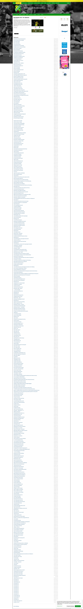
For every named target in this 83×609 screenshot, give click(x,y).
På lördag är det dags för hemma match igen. (20, 241)
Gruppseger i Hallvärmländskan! (18, 364)
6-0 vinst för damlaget (17, 481)
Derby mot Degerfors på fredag (18, 167)
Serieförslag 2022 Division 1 (17, 277)
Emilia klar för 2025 (16, 72)
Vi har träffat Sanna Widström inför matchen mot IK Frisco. (22, 187)
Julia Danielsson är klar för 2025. (18, 88)
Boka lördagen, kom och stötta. (18, 427)
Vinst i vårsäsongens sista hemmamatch (19, 501)
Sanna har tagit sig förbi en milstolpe (19, 40)
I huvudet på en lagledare (17, 206)
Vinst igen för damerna (17, 285)
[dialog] (69, 603)
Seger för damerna (16, 151)
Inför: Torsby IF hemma (17, 347)
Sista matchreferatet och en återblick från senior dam (21, 95)
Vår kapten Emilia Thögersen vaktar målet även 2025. (21, 91)
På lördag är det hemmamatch (18, 162)
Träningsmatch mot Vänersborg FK (18, 445)
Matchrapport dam (16, 218)
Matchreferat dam (16, 265)
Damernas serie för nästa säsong (18, 170)
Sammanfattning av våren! (17, 335)
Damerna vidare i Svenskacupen (18, 422)
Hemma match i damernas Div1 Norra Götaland (20, 195)
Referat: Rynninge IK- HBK (17, 340)
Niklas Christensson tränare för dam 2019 (19, 473)
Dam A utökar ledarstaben (17, 497)
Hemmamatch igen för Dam (17, 142)
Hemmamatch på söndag (17, 229)
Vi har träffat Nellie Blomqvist (18, 246)
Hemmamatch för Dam (17, 423)
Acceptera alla (78, 606)
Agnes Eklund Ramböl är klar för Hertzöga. (19, 378)
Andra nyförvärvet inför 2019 (17, 470)
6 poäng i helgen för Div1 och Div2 (18, 60)
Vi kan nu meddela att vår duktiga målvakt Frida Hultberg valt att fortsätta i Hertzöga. (25, 375)
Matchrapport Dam (16, 281)
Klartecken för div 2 (16, 316)
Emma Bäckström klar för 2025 (18, 83)
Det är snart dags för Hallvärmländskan (19, 376)
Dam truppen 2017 (16, 576)
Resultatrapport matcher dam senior (19, 116)
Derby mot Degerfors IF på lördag (18, 182)
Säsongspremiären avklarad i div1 (18, 65)
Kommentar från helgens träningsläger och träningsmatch (22, 521)
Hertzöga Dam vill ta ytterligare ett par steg (19, 319)
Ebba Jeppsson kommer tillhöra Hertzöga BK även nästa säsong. (23, 387)
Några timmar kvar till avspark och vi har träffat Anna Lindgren (22, 194)
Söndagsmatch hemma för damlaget (19, 45)
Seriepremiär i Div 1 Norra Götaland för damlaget (20, 250)
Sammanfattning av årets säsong (18, 477)
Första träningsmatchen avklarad (18, 461)
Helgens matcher (16, 159)
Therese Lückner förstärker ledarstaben (19, 402)
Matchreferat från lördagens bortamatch (19, 225)
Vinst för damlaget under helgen (18, 128)
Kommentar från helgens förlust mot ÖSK (19, 505)
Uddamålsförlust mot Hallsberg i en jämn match (20, 508)
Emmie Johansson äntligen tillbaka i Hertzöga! (20, 268)
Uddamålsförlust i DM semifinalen (18, 551)
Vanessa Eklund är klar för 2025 (18, 84)
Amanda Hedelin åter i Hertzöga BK (18, 529)
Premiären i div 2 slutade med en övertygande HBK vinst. (21, 517)
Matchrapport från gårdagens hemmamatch (20, 221)
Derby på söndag (16, 146)
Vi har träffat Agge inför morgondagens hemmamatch (21, 238)
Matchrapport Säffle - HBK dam (18, 288)
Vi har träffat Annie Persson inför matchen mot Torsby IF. (21, 253)
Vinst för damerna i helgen (17, 399)
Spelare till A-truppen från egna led (18, 262)
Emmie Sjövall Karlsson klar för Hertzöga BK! (20, 344)
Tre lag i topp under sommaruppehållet (19, 123)
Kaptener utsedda (16, 343)
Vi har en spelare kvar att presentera (18, 441)
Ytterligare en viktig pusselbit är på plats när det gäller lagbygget (22, 383)
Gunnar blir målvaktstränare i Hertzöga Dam (20, 269)
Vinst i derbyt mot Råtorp (17, 555)
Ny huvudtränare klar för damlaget (18, 394)
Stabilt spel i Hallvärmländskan (18, 371)
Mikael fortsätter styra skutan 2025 (18, 77)
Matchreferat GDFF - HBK (17, 434)
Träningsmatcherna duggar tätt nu (18, 457)
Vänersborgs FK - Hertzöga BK (18, 245)
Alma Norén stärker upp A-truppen (18, 363)
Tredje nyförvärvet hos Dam (17, 465)
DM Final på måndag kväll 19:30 (18, 494)
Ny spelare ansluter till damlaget (18, 264)
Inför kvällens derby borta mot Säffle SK (19, 213)
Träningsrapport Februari (17, 351)
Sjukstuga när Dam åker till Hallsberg (19, 453)
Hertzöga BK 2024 (16, 131)
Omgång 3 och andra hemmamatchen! (19, 560)
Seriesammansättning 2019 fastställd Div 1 (19, 474)
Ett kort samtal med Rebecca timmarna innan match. (21, 191)
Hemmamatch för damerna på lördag (19, 398)
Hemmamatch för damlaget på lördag (19, 124)
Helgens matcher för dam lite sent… (18, 111)
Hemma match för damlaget (17, 48)
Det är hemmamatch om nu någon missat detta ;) (20, 544)
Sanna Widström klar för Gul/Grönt (18, 533)
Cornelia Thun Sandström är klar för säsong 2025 (20, 79)
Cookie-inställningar (16, 606)
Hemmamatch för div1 (17, 61)
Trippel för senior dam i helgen (18, 120)
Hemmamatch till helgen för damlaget (19, 433)
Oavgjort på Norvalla (16, 504)
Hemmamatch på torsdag (17, 138)
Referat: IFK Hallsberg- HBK (17, 348)
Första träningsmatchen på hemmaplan (19, 450)
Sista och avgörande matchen (18, 174)
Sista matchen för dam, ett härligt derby (19, 280)
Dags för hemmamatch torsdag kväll (19, 210)
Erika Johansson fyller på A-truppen (19, 367)
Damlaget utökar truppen (17, 360)
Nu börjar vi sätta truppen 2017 (18, 600)
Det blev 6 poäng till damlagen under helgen (20, 132)
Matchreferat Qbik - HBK (17, 458)
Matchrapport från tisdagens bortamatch (19, 308)
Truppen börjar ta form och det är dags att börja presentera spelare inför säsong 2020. (26, 391)
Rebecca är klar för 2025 (17, 81)
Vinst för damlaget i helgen (17, 115)
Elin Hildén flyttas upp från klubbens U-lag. (19, 352)
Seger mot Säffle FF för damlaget (18, 489)
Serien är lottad (16, 317)
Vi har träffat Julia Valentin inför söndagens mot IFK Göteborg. (22, 260)
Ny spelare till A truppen (17, 407)
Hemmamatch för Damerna (17, 547)
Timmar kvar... (15, 171)
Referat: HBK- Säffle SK (17, 355)
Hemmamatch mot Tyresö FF (18, 166)
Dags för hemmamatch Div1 (17, 64)
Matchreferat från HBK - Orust (18, 414)
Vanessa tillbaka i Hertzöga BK (18, 374)
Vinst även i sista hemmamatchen (18, 478)
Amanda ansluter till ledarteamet (18, 272)
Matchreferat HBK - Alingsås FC (18, 431)
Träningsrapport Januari (17, 359)
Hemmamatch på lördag (17, 44)
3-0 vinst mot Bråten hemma (17, 545)
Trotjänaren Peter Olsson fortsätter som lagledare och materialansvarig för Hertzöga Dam (26, 273)
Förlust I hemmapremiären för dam (18, 143)
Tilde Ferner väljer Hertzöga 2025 (18, 80)
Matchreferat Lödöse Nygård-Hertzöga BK (19, 190)
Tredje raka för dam (16, 559)
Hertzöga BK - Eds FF (17, 568)
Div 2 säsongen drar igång (17, 313)
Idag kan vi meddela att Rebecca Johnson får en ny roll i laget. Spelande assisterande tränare (26, 390)
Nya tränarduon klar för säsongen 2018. (19, 537)
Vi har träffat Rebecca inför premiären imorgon (20, 249)
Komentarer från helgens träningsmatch (19, 524)
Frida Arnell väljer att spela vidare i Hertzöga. (20, 382)
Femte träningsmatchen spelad (18, 446)
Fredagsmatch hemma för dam (18, 296)
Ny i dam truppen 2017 (17, 595)
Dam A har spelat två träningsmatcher (19, 528)
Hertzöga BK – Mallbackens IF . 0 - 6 (19, 410)
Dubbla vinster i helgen (17, 112)
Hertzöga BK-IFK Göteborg (17, 258)
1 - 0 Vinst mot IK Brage (17, 289)
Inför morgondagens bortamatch (18, 205)
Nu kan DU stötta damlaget (17, 315)
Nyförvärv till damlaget (17, 49)
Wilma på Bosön (16, 536)
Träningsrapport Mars (17, 339)
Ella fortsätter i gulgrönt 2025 (18, 99)
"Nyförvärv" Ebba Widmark (17, 85)
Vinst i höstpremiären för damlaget (18, 492)
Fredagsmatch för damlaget (17, 155)
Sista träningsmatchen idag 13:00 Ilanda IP (19, 442)
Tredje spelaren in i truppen (17, 372)
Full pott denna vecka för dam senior (19, 127)
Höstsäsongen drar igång (17, 549)
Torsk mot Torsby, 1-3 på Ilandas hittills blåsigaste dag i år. (22, 449)
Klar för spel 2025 (16, 103)
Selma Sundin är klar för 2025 (18, 87)
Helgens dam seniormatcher (17, 104)
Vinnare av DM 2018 (16, 493)
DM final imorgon (16, 147)
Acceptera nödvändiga (70, 606)
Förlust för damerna (16, 320)
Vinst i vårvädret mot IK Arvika (18, 525)
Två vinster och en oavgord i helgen (18, 140)
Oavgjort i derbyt (16, 548)
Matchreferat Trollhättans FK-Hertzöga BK (19, 197)
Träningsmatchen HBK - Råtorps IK (18, 571)
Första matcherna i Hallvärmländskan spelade (20, 469)
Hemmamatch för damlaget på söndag (19, 56)
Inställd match (16, 312)
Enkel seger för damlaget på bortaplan (19, 139)
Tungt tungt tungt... (16, 175)
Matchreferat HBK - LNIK (17, 226)
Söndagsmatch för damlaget (18, 284)
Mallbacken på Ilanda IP (17, 411)
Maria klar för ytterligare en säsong (18, 76)
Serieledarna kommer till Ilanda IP (18, 57)
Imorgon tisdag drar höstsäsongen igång (19, 305)
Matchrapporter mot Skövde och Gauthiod (19, 426)
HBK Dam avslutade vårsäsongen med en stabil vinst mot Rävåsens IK (23, 553)
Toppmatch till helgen (17, 486)
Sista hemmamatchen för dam (18, 395)
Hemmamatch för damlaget (17, 154)
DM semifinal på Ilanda (17, 552)
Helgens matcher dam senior (18, 108)
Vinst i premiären (16, 563)
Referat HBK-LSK (16, 199)
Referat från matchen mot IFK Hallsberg (19, 183)
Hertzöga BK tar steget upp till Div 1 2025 (19, 73)
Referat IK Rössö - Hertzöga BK (18, 233)
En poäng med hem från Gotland (18, 158)
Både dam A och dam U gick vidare (18, 532)
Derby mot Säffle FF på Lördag (18, 490)
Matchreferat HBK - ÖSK (17, 214)
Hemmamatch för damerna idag (18, 324)
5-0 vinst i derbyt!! (16, 541)
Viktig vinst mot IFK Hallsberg (18, 485)
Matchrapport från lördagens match (19, 418)
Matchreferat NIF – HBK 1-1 (17, 297)
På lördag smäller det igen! (17, 482)
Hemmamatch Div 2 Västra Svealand (19, 512)
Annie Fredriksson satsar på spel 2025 (19, 92)
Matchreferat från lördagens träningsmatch (20, 575)
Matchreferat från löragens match (18, 256)
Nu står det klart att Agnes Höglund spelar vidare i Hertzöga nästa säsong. (24, 379)
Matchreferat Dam (16, 237)
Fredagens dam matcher (17, 135)
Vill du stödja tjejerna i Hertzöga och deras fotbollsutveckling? (22, 254)
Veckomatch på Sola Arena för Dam (19, 53)
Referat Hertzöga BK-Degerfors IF (18, 178)
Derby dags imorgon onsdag (18, 556)
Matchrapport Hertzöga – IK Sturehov (19, 304)
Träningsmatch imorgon (17, 454)
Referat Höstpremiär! (16, 203)
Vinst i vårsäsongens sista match (18, 500)
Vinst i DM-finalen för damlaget (18, 107)
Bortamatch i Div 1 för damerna (21, 17)
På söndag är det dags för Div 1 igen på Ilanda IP (20, 202)
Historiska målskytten (17, 437)
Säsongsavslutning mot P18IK (18, 144)
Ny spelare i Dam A (16, 403)
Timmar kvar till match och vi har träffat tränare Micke (21, 179)
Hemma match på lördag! (17, 217)
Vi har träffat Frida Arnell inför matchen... (19, 222)
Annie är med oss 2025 (17, 100)
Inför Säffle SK (16, 356)
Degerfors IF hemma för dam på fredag (19, 301)
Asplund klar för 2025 (17, 96)
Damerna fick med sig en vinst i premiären (19, 309)
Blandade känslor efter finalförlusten (19, 466)
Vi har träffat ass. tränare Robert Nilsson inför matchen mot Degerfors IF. (24, 257)
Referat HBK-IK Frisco (17, 186)
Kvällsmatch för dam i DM (17, 327)
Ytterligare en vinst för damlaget (18, 488)
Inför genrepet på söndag (17, 520)
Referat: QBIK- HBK (16, 331)
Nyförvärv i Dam (16, 328)
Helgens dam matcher (17, 136)
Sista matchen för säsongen (17, 540)
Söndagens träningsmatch (17, 567)
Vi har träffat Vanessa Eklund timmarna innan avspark (21, 201)
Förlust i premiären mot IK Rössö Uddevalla (20, 438)
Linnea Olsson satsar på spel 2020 (18, 368)
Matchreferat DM (16, 230)
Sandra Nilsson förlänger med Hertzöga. (19, 386)
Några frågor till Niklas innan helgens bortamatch (20, 430)
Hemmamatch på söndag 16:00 (18, 150)
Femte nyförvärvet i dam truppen (18, 572)
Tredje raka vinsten (16, 513)
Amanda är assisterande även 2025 (18, 69)
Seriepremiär (15, 564)
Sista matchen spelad (17, 41)
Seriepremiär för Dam (17, 332)
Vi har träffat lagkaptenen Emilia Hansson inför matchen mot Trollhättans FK (24, 198)
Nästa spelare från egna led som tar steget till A (20, 261)
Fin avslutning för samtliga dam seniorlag (19, 52)
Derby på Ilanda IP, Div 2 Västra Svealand (19, 516)
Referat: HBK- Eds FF (16, 336)
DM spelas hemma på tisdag (18, 234)
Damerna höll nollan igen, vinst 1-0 (18, 323)
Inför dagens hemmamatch (17, 209)
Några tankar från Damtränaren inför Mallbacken (20, 462)
